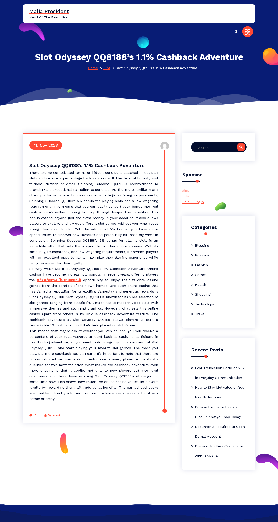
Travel (200, 314)
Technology (204, 304)
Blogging (202, 245)
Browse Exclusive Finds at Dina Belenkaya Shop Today (218, 412)
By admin (54, 415)
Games (201, 275)
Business (202, 255)
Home (93, 68)
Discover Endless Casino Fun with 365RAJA (219, 451)
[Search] (241, 147)
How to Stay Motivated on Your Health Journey (220, 392)
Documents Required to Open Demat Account (220, 431)
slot (185, 191)
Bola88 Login (193, 202)
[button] (236, 31)
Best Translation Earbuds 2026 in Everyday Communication (221, 373)
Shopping (203, 294)
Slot (106, 68)
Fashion (201, 265)
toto (185, 196)
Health (200, 285)
